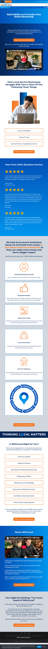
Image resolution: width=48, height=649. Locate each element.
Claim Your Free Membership (24, 40)
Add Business (41, 1)
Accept (39, 646)
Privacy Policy (15, 641)
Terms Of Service (17, 647)
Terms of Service (31, 641)
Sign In (37, 1)
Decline (44, 646)
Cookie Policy (23, 641)
